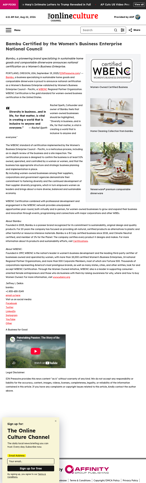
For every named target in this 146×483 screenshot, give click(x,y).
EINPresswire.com (69, 73)
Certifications (80, 241)
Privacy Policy (130, 480)
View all (139, 4)
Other (9, 323)
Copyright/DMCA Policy (107, 480)
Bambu (10, 77)
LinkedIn (11, 311)
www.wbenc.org (61, 277)
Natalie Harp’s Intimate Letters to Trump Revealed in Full (52, 4)
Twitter (9, 307)
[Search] (115, 30)
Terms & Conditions (80, 480)
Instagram (11, 315)
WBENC (42, 89)
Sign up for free (31, 468)
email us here (13, 295)
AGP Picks (9, 4)
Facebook (11, 303)
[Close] (55, 421)
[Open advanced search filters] (122, 30)
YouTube (10, 319)
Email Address (17, 455)
